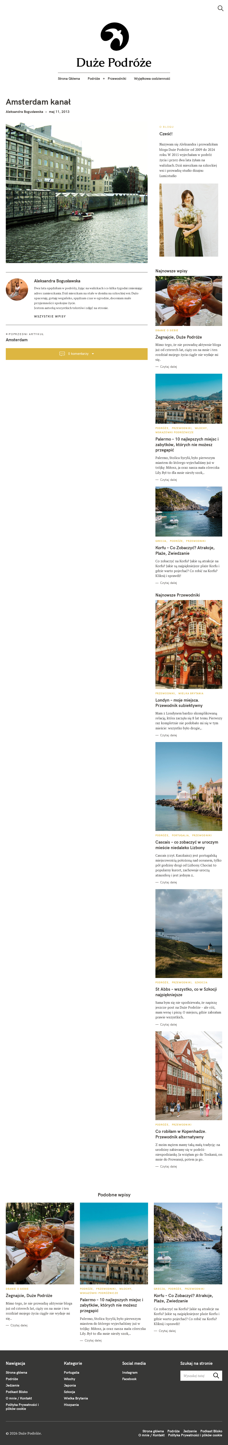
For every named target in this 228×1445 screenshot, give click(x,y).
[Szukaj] (221, 8)
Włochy (201, 428)
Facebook (129, 1379)
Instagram (130, 1372)
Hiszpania (71, 1405)
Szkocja (201, 982)
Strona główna (16, 1372)
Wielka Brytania (191, 693)
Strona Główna (69, 78)
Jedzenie (12, 1385)
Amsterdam (17, 339)
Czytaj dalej (168, 367)
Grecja (161, 541)
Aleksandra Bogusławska (24, 112)
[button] (114, 44)
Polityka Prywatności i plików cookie (22, 1407)
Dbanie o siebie (167, 330)
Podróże (94, 78)
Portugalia (180, 835)
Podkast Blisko (17, 1392)
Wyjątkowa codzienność (152, 78)
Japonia (70, 1385)
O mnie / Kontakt (19, 1398)
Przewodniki (117, 78)
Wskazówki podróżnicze (174, 432)
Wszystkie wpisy (50, 316)
